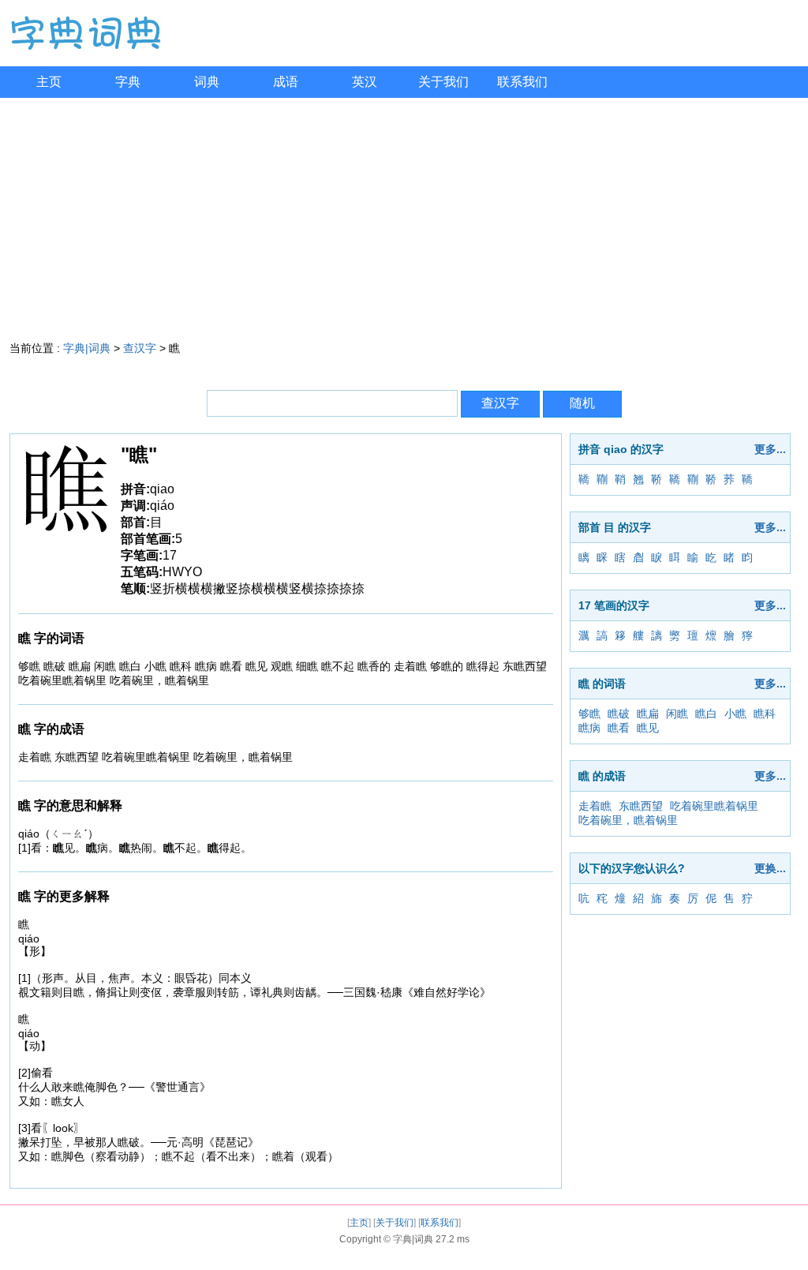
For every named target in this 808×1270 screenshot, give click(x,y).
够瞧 (589, 713)
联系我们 (522, 81)
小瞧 (735, 713)
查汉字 (139, 348)
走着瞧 (595, 806)
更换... (770, 868)
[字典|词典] (85, 46)
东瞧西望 (641, 806)
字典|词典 (86, 348)
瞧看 (619, 727)
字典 (127, 81)
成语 (285, 81)
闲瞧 (677, 713)
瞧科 (765, 713)
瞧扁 (648, 713)
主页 (49, 81)
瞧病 (589, 727)
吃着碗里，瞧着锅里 (628, 820)
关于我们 (443, 81)
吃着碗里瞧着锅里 (714, 806)
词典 (206, 81)
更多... (770, 449)
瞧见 (648, 727)
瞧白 (706, 713)
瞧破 (619, 713)
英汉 (364, 81)
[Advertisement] (404, 216)
